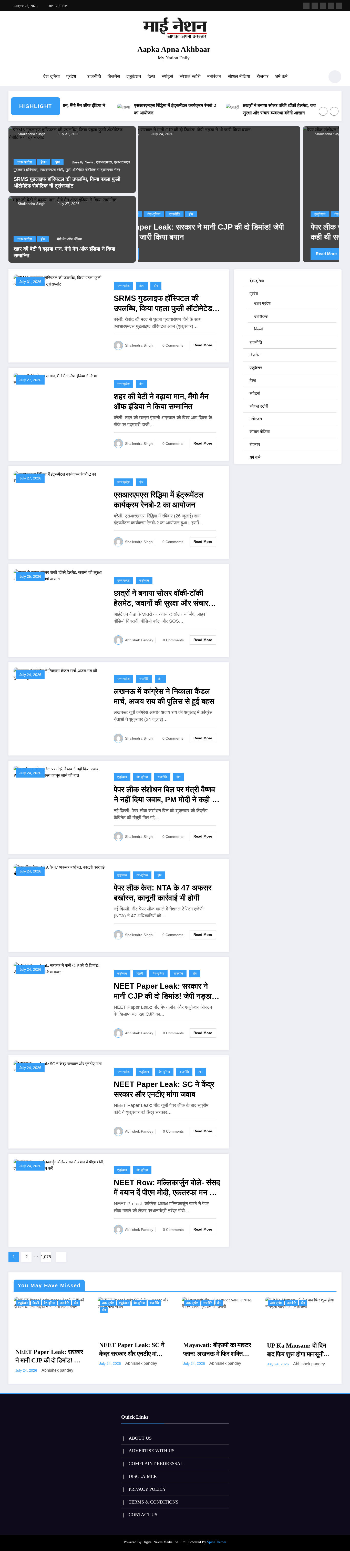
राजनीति (94, 76)
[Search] (318, 77)
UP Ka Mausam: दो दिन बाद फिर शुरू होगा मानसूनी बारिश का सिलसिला (212, 1350)
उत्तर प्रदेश (24, 162)
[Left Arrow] (323, 111)
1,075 (46, 1257)
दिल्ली (140, 973)
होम (57, 162)
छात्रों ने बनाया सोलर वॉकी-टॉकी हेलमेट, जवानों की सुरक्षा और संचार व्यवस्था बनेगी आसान (255, 109)
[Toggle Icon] (12, 77)
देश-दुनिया (51, 76)
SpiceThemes (216, 1536)
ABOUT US (140, 1431)
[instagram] (331, 6)
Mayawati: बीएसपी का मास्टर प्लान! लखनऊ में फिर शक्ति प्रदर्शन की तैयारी (133, 1350)
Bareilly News (83, 162)
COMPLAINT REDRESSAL (156, 1457)
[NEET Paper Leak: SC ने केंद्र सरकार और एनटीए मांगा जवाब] (60, 1066)
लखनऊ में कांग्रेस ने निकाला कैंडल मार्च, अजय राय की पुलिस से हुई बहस (164, 696)
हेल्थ (151, 76)
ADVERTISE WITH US (151, 1444)
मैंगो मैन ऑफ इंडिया (69, 239)
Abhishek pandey (139, 640)
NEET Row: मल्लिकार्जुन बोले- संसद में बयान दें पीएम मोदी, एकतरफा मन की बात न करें (167, 1187)
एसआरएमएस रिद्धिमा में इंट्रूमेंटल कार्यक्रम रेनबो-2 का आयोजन (147, 109)
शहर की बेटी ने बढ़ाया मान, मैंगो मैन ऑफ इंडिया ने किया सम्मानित (64, 252)
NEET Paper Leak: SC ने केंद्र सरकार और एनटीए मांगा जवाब (164, 1089)
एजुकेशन (134, 76)
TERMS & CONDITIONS (153, 1495)
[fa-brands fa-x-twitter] (315, 6)
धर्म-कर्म (281, 76)
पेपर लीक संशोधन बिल (242, 214)
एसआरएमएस (104, 162)
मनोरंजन (214, 76)
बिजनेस (114, 76)
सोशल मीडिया (239, 76)
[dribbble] (323, 6)
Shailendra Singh (31, 134)
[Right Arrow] (334, 111)
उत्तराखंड (261, 316)
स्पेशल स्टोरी (190, 76)
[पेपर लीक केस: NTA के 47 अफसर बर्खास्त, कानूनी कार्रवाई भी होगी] (60, 870)
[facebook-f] (306, 6)
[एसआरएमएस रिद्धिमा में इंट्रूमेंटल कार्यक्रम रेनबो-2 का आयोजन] (60, 477)
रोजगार (263, 76)
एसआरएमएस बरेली (51, 170)
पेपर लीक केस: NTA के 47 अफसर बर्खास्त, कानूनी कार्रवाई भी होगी (163, 893)
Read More (161, 254)
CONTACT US (143, 1508)
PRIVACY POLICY (147, 1482)
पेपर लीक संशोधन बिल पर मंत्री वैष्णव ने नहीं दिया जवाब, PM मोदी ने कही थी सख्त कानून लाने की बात (239, 232)
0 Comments (172, 345)
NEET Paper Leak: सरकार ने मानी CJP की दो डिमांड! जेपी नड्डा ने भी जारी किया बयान (166, 991)
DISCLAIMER (143, 1470)
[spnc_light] (334, 76)
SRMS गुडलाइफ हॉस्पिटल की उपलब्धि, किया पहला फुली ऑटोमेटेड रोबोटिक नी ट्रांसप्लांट (67, 182)
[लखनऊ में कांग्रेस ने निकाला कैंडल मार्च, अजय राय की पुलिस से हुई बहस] (60, 673)
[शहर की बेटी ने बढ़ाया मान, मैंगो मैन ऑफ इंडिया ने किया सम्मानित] (62, 199)
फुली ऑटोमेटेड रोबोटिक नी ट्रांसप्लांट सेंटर (93, 170)
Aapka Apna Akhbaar (173, 49)
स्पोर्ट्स (167, 76)
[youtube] (339, 6)
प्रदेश (71, 76)
